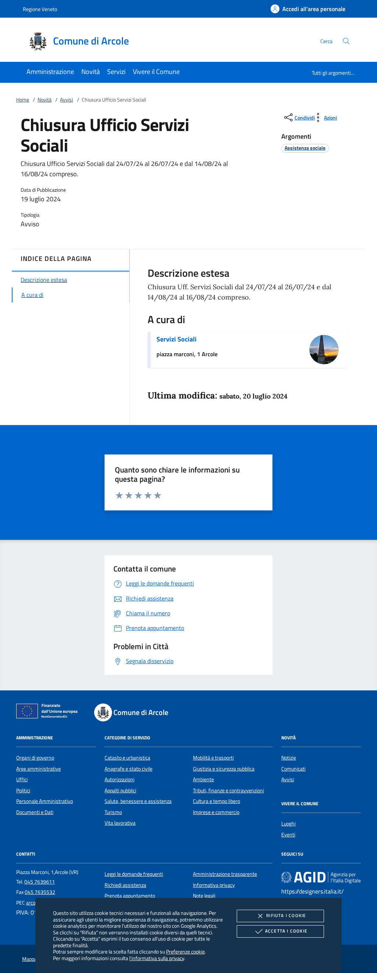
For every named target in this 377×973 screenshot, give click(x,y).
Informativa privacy (214, 885)
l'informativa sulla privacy (156, 958)
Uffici (22, 779)
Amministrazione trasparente (225, 874)
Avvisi (66, 100)
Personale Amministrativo (44, 801)
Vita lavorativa (120, 823)
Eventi (288, 835)
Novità (45, 100)
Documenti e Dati (34, 812)
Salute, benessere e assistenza (138, 801)
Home (22, 100)
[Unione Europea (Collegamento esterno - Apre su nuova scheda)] (49, 712)
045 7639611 (39, 882)
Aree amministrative (38, 769)
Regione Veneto (40, 9)
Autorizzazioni (119, 779)
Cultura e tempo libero (216, 801)
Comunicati (293, 769)
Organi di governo (35, 758)
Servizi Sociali (176, 339)
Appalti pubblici (120, 790)
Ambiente (203, 779)
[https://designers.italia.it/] (321, 877)
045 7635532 (40, 892)
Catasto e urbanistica (127, 758)
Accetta (286, 930)
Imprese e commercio (216, 812)
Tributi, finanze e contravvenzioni (228, 790)
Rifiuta (286, 915)
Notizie (288, 758)
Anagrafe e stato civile (128, 769)
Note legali (204, 896)
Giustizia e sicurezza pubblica (223, 769)
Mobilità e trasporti (213, 758)
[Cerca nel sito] (346, 41)
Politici (23, 790)
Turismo (113, 812)
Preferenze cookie (185, 951)
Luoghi (288, 824)
